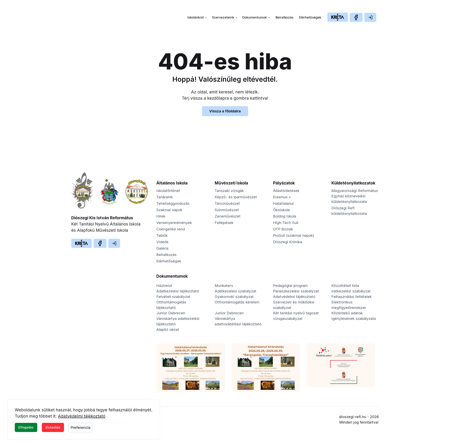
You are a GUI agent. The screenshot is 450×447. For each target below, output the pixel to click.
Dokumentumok (254, 17)
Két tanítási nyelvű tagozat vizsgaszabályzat (296, 316)
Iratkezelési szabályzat (351, 291)
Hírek (160, 216)
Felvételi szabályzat (173, 296)
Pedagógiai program (290, 285)
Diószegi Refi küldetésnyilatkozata (349, 211)
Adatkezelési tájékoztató (177, 291)
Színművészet (227, 210)
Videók (162, 242)
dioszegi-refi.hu (352, 417)
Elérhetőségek (310, 17)
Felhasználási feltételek (351, 296)
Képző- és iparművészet (236, 197)
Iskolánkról (195, 17)
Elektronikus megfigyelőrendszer (348, 305)
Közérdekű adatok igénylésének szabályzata (353, 316)
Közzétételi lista (345, 285)
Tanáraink (164, 197)
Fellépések (224, 222)
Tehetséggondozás (172, 203)
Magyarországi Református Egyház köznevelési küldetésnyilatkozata (354, 196)
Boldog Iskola (284, 216)
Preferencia (80, 427)
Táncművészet (227, 203)
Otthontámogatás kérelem (237, 302)
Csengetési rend (170, 229)
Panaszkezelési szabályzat (296, 291)
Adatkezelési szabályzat (235, 291)
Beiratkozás (284, 17)
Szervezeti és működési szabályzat (293, 305)
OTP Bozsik (283, 229)
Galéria (162, 248)
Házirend (164, 285)
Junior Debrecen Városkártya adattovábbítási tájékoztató (238, 318)
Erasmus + (282, 197)
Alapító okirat (167, 329)
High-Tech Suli (285, 222)
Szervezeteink (223, 17)
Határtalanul (283, 203)
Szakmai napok (169, 210)
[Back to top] (439, 436)
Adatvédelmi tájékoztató (81, 416)
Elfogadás (26, 427)
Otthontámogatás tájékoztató (171, 305)
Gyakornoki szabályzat (234, 296)
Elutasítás (52, 427)
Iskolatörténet (168, 190)
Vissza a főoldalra (225, 111)
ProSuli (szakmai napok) (293, 235)
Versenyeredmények (174, 222)
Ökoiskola (281, 210)
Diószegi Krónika (287, 242)
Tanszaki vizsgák (229, 190)
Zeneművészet (227, 216)
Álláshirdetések (286, 190)
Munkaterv (224, 285)
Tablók (162, 235)
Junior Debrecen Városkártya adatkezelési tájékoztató (177, 318)
